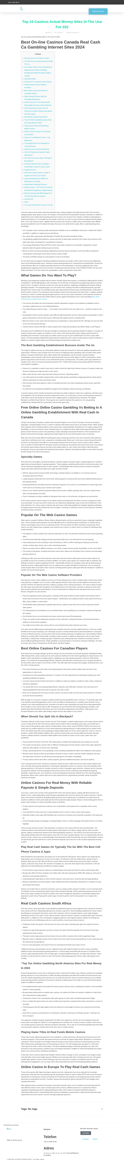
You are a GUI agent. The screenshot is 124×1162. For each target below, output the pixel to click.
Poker (26, 202)
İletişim (95, 1139)
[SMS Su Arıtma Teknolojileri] (22, 9)
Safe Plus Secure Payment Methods (36, 149)
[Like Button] (98, 1108)
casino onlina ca (72, 32)
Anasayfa (85, 1139)
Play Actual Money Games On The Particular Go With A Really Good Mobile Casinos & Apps (38, 111)
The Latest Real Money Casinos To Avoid (38, 205)
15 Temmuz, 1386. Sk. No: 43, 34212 (55, 1153)
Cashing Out (28, 199)
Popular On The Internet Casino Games (37, 82)
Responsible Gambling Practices (35, 184)
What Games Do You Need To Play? (36, 58)
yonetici (60, 32)
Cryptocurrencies (30, 170)
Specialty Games (30, 79)
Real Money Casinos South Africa (35, 117)
